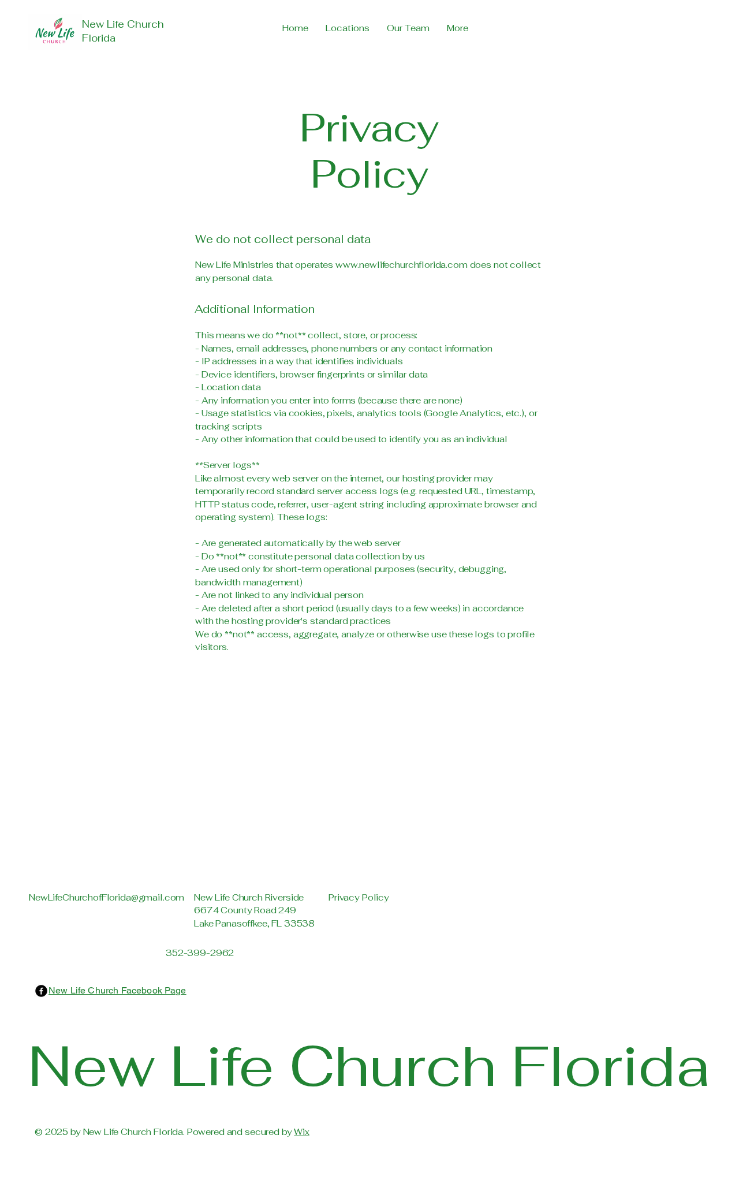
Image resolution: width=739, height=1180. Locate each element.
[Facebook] (41, 991)
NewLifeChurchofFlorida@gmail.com (106, 897)
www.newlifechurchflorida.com (401, 264)
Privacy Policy (359, 897)
